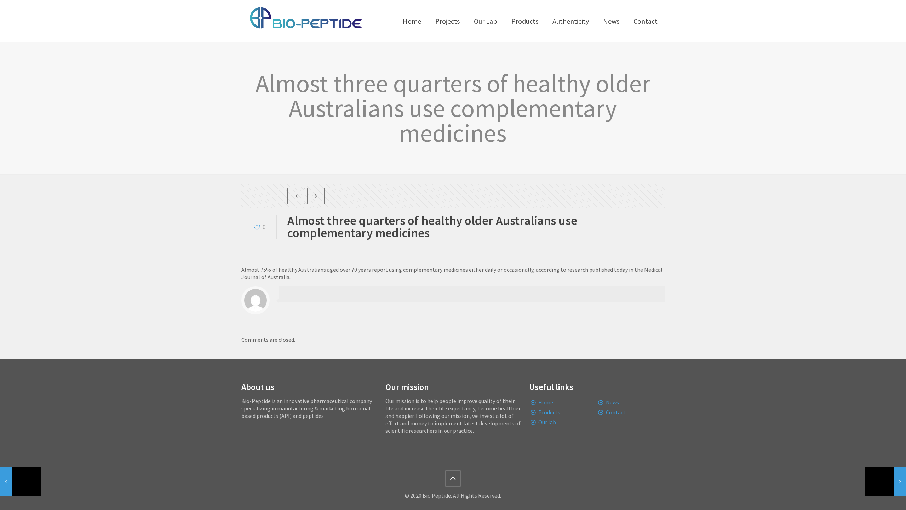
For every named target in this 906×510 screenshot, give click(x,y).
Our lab (547, 422)
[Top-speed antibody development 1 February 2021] (885, 482)
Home (545, 402)
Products (549, 412)
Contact (616, 412)
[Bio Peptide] (305, 21)
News (612, 402)
